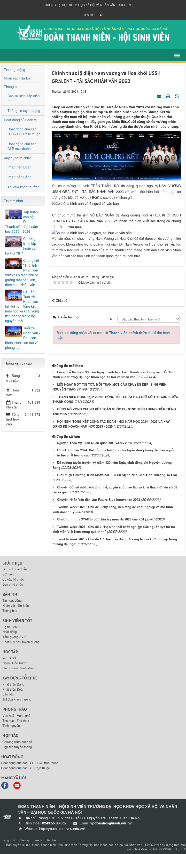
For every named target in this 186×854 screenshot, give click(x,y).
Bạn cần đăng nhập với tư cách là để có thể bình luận (113, 335)
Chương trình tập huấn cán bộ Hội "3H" (21, 245)
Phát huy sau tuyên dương (20, 641)
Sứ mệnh (8, 574)
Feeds (37, 840)
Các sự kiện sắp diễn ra (24, 98)
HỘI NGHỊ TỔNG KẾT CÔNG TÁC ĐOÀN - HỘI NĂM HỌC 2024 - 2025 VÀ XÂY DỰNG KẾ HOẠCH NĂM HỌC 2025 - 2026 (111, 424)
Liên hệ (88, 15)
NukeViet (141, 849)
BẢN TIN (9, 594)
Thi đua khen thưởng (23, 186)
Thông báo (12, 86)
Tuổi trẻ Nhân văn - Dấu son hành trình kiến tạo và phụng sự (22, 338)
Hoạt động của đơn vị (20, 119)
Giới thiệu (12, 563)
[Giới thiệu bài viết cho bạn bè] (160, 96)
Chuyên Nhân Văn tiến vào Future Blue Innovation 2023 (98, 499)
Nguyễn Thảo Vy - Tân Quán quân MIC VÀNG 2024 (94, 442)
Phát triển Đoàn (19, 167)
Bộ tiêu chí (10, 626)
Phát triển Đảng (19, 177)
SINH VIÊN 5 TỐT (17, 620)
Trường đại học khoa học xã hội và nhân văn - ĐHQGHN (87, 5)
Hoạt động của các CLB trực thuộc (22, 146)
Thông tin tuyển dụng (24, 110)
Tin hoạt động (14, 69)
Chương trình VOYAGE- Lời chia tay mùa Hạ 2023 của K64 (100, 519)
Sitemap (24, 840)
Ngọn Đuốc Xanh (14, 663)
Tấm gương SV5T (14, 636)
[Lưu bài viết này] (177, 96)
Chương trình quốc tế (17, 741)
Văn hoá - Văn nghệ (16, 715)
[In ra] (168, 96)
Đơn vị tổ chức (12, 584)
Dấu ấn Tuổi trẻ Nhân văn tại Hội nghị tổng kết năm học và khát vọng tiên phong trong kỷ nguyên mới (22, 306)
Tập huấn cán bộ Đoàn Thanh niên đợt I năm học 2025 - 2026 (21, 221)
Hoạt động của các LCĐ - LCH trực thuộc (24, 131)
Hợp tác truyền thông (17, 746)
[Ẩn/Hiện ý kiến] (111, 318)
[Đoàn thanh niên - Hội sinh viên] (93, 34)
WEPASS (9, 658)
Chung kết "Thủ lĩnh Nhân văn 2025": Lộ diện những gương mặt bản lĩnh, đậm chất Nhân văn (22, 272)
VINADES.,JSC (174, 849)
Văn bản (8, 694)
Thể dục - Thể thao (15, 720)
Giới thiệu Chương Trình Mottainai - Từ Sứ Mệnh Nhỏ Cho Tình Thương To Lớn (117, 474)
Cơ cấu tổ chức (13, 579)
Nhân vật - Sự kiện (18, 78)
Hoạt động (9, 631)
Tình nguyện (11, 725)
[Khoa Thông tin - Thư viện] (6, 816)
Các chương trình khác (18, 668)
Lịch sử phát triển (14, 569)
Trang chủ (8, 840)
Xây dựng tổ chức (17, 157)
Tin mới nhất (13, 200)
